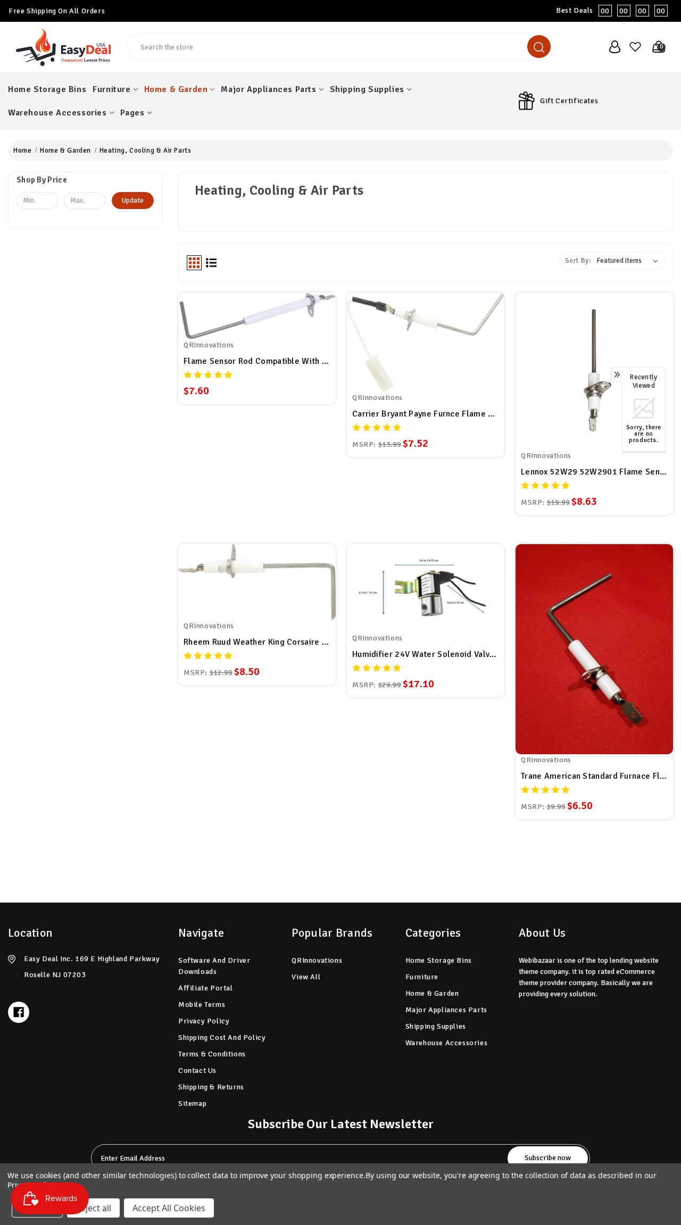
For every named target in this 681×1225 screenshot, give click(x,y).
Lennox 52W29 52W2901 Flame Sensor (594, 471)
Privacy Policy (203, 1021)
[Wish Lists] (633, 46)
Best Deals (611, 10)
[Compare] (269, 319)
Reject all (93, 1208)
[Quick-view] (244, 319)
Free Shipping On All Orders (57, 10)
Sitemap (192, 1103)
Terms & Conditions (212, 1054)
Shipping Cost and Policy (221, 1037)
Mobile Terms (201, 1004)
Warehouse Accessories (57, 112)
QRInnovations (317, 960)
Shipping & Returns (211, 1086)
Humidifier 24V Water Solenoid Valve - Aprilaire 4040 (425, 654)
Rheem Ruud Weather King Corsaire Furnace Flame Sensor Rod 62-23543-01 (257, 642)
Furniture (111, 89)
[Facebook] (18, 1012)
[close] (672, 11)
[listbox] (629, 261)
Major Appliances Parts (268, 89)
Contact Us (197, 1070)
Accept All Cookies (168, 1208)
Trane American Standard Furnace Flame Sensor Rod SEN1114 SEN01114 (594, 776)
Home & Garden (176, 89)
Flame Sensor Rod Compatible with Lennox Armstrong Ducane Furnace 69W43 (257, 361)
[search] (539, 46)
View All (306, 976)
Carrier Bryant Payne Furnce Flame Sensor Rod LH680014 (425, 414)
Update (133, 200)
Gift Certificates (569, 100)
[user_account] (611, 46)
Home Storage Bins (47, 89)
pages (132, 112)
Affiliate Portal (205, 988)
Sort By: (578, 260)
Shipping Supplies (367, 89)
